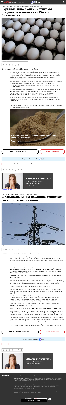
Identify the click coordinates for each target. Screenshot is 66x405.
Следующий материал (34, 400)
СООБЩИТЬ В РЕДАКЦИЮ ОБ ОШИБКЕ (35, 375)
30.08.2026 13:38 (5, 194)
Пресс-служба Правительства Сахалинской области (15, 61)
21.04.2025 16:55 (5, 6)
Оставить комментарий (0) (52, 151)
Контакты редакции (19, 375)
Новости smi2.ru (7, 189)
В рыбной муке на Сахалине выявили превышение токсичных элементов (33, 137)
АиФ (3, 245)
